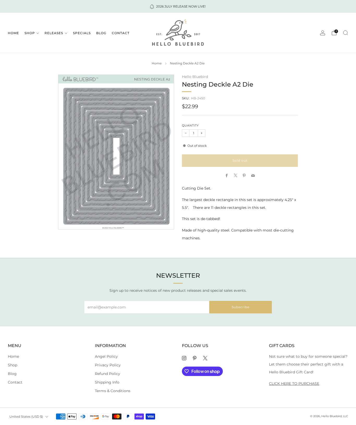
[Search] (345, 32)
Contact (121, 33)
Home (13, 33)
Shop (29, 33)
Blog (101, 33)
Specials (82, 33)
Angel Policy (106, 356)
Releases (54, 33)
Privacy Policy (108, 365)
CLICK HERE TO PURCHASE (294, 383)
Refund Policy (107, 374)
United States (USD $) (26, 416)
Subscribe (240, 307)
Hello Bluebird (195, 76)
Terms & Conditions (112, 391)
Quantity (190, 125)
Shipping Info (107, 382)
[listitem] (178, 6)
